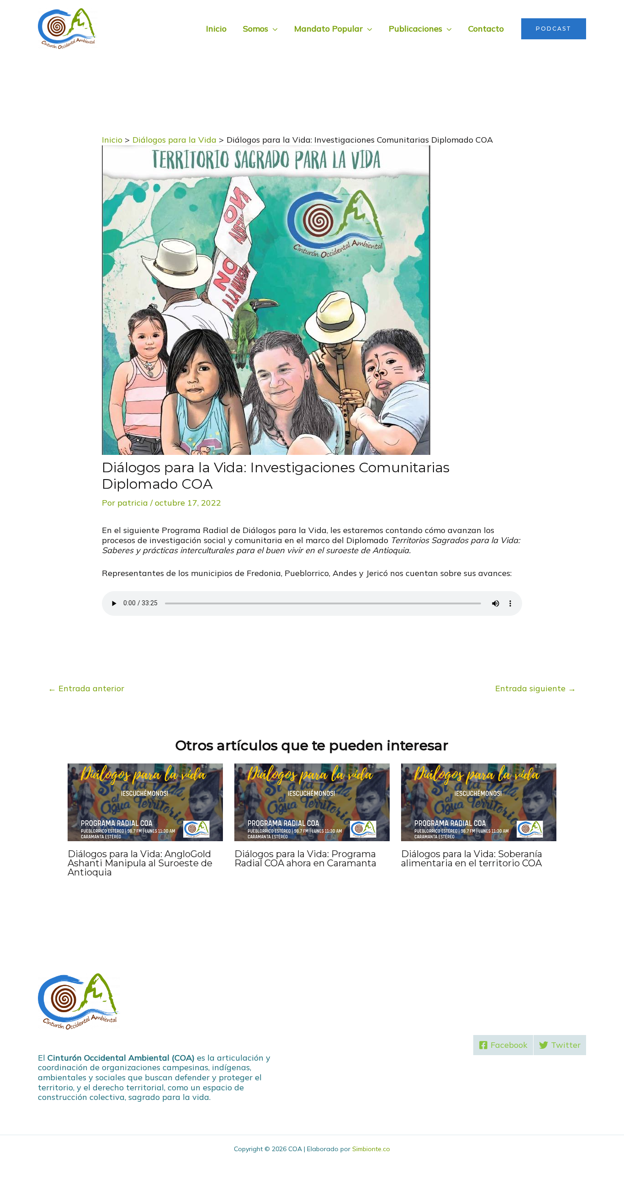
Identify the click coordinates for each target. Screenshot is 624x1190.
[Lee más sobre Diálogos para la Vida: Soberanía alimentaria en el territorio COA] (478, 801)
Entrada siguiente (535, 688)
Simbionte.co (371, 1149)
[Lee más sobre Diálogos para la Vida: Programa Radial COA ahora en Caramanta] (312, 801)
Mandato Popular (328, 28)
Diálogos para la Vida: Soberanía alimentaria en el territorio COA (471, 858)
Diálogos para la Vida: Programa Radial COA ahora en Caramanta (305, 858)
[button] (553, 28)
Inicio (216, 28)
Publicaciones (415, 28)
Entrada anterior (86, 688)
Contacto (486, 28)
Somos (255, 28)
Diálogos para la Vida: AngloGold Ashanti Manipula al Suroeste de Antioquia (140, 863)
